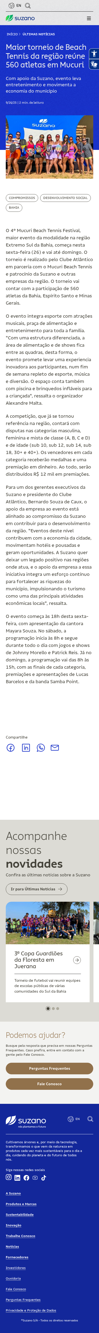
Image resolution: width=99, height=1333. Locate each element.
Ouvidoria (13, 1278)
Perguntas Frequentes (23, 1300)
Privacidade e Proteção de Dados (31, 1310)
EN (18, 5)
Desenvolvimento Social (65, 198)
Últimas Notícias (39, 34)
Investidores (16, 1268)
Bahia (14, 207)
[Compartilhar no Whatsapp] (41, 751)
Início (12, 34)
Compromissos (22, 198)
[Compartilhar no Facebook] (10, 751)
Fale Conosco (16, 1289)
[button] (89, 18)
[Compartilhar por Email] (55, 749)
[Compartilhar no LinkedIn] (26, 751)
